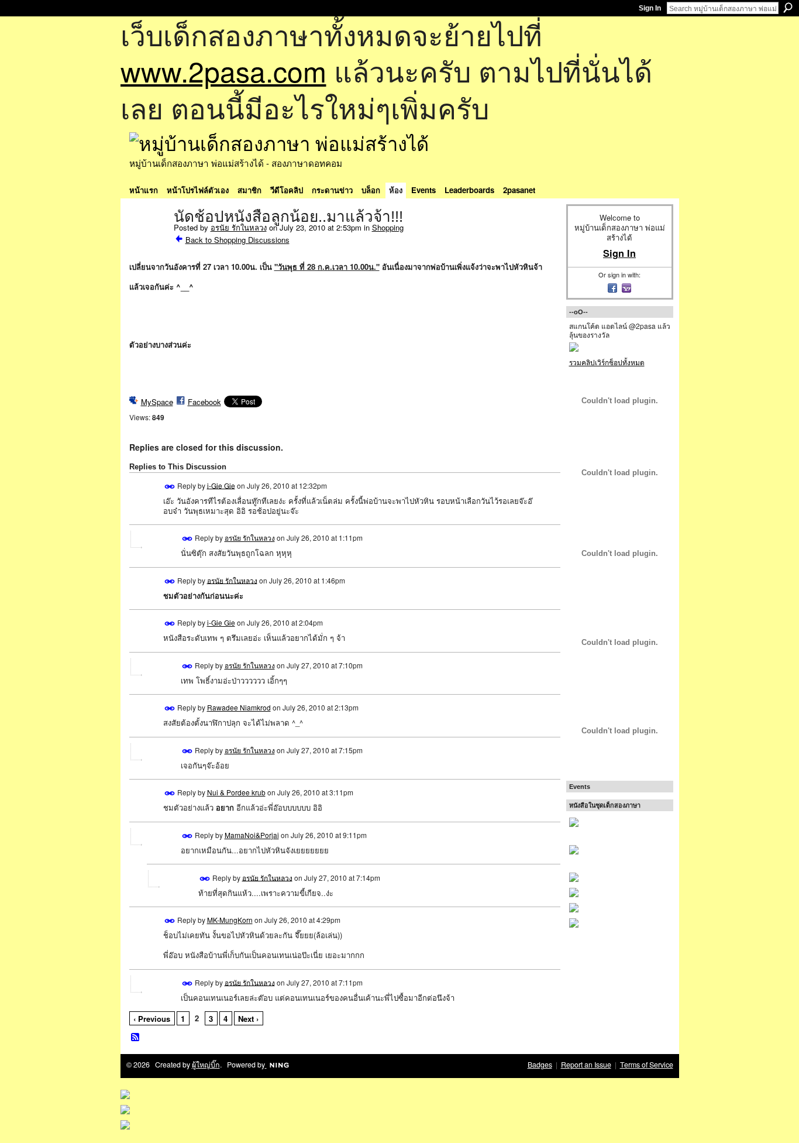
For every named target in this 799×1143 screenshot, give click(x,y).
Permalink (169, 486)
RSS (135, 1037)
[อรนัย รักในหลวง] (148, 241)
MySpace (157, 401)
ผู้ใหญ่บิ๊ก (206, 1064)
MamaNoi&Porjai (252, 835)
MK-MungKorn (230, 920)
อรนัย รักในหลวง (239, 227)
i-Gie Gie (221, 485)
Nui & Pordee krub (236, 792)
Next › (248, 1018)
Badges (540, 1064)
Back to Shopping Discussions (237, 239)
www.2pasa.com (223, 70)
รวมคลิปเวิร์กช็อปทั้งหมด (607, 362)
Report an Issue (586, 1064)
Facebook (204, 401)
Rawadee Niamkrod (239, 707)
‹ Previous (151, 1018)
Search (788, 7)
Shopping (388, 227)
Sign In (650, 8)
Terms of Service (646, 1064)
